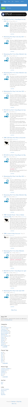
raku (2, 375)
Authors (22, 1)
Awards (2, 344)
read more (12, 34)
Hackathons (3, 342)
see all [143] (5, 363)
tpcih (2, 360)
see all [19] (5, 347)
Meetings (2, 340)
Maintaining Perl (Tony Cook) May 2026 (14, 176)
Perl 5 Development (5, 327)
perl (2, 355)
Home (5, 1)
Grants (2, 326)
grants (2, 353)
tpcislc (2, 359)
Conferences (3, 329)
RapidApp (13, 401)
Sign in (9, 8)
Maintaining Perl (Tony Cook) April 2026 (14, 290)
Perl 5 (2, 382)
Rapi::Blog (19, 401)
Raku (2, 383)
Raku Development (4, 333)
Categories (17, 1)
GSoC (2, 341)
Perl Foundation (4, 330)
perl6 (2, 357)
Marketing (3, 334)
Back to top (14, 403)
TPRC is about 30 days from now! (12, 233)
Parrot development (5, 336)
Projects (2, 337)
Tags (12, 1)
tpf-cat (2, 374)
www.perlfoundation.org (8, 319)
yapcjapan (3, 371)
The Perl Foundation (5, 389)
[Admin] (1, 1)
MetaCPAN (3, 394)
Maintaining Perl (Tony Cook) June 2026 (14, 91)
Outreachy (3, 338)
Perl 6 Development (5, 331)
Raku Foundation (4, 345)
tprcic (2, 362)
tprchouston (3, 372)
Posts (9, 1)
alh (16, 21)
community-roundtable (5, 368)
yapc (2, 356)
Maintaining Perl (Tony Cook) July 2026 (14, 36)
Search (3, 8)
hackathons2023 (4, 370)
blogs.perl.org (3, 390)
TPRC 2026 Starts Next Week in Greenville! (15, 137)
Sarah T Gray (15, 139)
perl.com (2, 393)
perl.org (2, 392)
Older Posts (14, 310)
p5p (1, 352)
